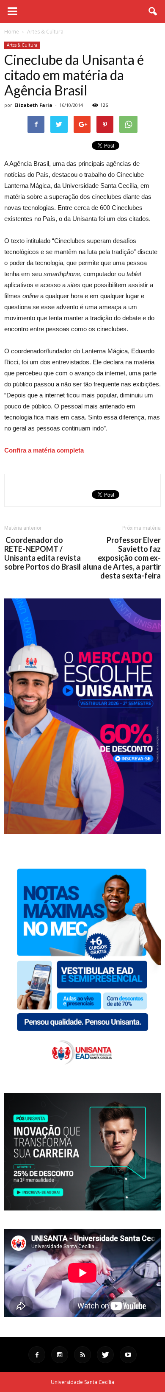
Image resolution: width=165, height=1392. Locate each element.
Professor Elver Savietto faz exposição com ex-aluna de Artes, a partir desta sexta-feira (121, 558)
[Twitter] (105, 1354)
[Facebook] (36, 1354)
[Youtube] (128, 1354)
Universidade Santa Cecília (82, 1382)
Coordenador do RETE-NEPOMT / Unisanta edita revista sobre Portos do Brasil (42, 553)
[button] (153, 11)
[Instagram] (59, 1354)
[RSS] (82, 1354)
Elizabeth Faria (33, 105)
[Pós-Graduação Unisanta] (82, 1208)
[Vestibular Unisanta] (82, 831)
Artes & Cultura (22, 45)
